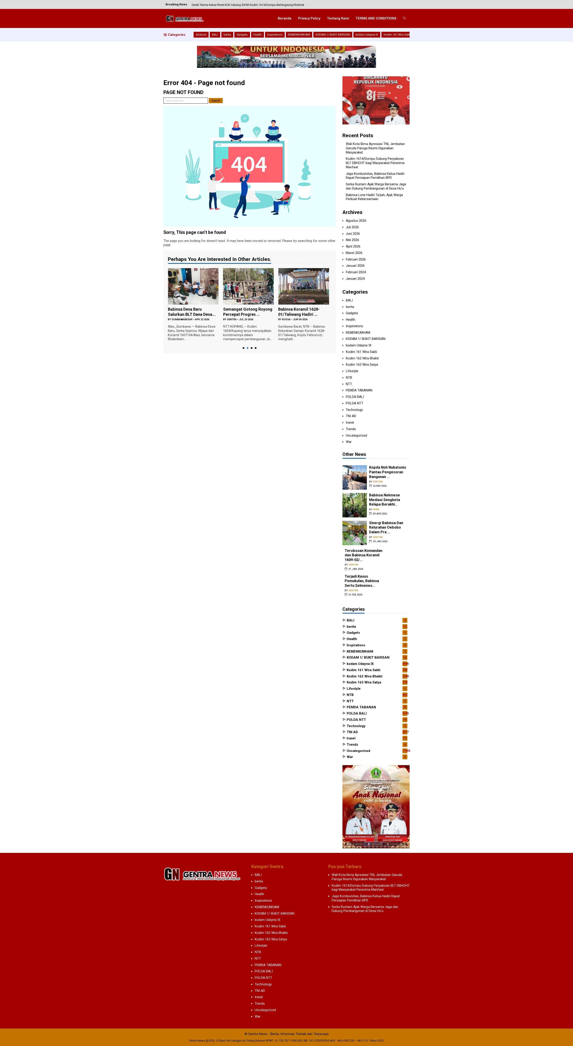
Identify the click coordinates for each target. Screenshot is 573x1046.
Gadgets (242, 34)
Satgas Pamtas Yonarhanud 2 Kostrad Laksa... (328, 314)
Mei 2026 (352, 240)
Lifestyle (352, 371)
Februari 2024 (356, 272)
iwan (376, 509)
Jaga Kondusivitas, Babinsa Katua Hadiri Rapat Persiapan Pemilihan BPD (375, 176)
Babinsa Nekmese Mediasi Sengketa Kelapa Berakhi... (384, 499)
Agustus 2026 (356, 221)
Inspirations (274, 34)
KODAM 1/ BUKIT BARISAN (333, 34)
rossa (260, 319)
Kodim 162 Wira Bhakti (362, 358)
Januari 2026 (355, 266)
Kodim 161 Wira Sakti (397, 34)
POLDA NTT (354, 403)
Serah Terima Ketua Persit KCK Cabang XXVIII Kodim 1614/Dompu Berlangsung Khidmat (248, 4)
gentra (206, 319)
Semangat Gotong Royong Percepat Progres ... (221, 312)
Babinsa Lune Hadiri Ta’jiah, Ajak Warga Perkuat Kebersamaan (374, 197)
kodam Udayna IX (367, 34)
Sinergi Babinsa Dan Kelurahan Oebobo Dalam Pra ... (386, 527)
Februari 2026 (356, 259)
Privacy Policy (309, 18)
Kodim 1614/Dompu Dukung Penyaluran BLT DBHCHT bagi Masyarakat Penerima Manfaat (375, 163)
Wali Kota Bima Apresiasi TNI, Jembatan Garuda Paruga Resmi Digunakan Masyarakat (375, 148)
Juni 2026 (353, 234)
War (349, 442)
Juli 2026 (352, 227)
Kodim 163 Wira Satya (362, 365)
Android (201, 34)
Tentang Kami (338, 18)
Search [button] (215, 100)
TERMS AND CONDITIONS (376, 18)
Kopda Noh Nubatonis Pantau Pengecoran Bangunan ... (387, 472)
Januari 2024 (355, 279)
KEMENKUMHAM (299, 34)
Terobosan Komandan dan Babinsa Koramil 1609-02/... (363, 555)
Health (257, 34)
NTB (349, 378)
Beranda (284, 18)
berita (227, 34)
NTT (349, 384)
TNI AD (351, 416)
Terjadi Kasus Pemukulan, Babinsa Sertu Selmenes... (362, 581)
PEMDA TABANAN (359, 390)
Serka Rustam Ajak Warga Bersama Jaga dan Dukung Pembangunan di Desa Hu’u (376, 186)
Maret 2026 (354, 253)
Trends (351, 429)
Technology (354, 410)
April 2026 (353, 246)
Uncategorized (356, 435)
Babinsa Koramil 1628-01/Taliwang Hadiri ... (273, 312)
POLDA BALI (355, 397)
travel (350, 423)
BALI (215, 34)
